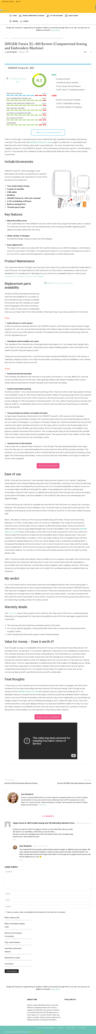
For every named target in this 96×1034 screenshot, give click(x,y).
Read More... (53, 1020)
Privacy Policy (71, 1028)
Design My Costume (36, 1032)
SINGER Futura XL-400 (40, 142)
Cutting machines (56, 15)
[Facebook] (66, 1006)
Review (25, 21)
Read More (42, 805)
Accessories (9, 964)
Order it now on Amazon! (48, 717)
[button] (88, 16)
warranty (12, 613)
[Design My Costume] (48, 5)
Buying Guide (8, 1)
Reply (14, 839)
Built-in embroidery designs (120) (15, 925)
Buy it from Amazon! (48, 466)
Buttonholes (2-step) (12, 958)
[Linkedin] (77, 1006)
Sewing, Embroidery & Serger (33, 15)
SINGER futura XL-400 (28, 691)
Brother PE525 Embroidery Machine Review (21, 783)
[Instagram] (72, 1006)
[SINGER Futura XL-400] (18, 80)
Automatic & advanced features (13, 950)
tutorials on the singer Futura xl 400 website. (24, 276)
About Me (60, 1028)
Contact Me (82, 1028)
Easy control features (12, 942)
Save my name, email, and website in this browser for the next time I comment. (36, 912)
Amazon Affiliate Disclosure (45, 1028)
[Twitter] (88, 1006)
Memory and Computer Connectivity (13, 934)
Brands (15, 21)
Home (15, 15)
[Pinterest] (83, 1006)
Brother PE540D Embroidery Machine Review (74, 783)
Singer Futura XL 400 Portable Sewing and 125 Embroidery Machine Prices (43, 823)
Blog (18, 1)
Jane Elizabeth (12, 52)
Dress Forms (73, 15)
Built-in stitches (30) (12, 917)
